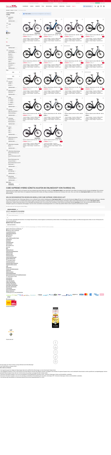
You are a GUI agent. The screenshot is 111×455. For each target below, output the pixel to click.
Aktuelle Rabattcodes (10, 258)
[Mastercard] (86, 295)
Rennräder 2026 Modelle (11, 286)
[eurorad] (64, 295)
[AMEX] (91, 295)
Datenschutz (8, 267)
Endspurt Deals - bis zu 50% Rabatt (55, 1)
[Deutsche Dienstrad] (27, 295)
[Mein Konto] (98, 6)
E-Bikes (76, 199)
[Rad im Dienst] (51, 295)
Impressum (8, 270)
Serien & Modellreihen (10, 289)
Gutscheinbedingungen (11, 273)
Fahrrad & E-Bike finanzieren (12, 263)
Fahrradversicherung (10, 261)
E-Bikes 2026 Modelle (10, 282)
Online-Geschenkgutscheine (12, 251)
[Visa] (81, 295)
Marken (12, 10)
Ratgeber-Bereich (9, 250)
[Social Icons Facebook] (55, 342)
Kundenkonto (9, 239)
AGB (7, 266)
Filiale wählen (28, 13)
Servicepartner (9, 243)
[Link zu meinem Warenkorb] (104, 6)
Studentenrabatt (9, 252)
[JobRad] (8, 295)
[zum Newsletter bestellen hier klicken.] (7, 217)
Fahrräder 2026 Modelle (11, 283)
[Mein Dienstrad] (33, 295)
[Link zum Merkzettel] (101, 6)
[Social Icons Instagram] (55, 352)
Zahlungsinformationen (11, 233)
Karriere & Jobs (9, 254)
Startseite (7, 10)
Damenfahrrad (9, 278)
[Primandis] (46, 295)
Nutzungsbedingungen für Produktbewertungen (16, 274)
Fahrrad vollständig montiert (48, 3)
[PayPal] (69, 295)
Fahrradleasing (9, 234)
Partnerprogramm (10, 255)
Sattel (16, 190)
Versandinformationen (11, 232)
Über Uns (8, 247)
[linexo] (60, 295)
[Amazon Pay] (75, 295)
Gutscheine (78, 3)
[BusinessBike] (21, 295)
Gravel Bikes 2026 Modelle (11, 285)
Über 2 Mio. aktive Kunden (62, 3)
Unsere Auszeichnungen (11, 257)
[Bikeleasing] (14, 295)
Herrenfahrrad (9, 279)
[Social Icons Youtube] (55, 347)
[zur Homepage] (11, 6)
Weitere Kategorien (10, 291)
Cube (16, 10)
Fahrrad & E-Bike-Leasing (11, 264)
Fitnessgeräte (9, 288)
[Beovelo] (56, 295)
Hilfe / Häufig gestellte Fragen (12, 238)
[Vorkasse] (9, 297)
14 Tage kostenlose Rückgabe (33, 3)
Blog (7, 248)
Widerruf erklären (9, 272)
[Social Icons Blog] (55, 361)
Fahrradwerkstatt (9, 242)
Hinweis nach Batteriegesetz (12, 269)
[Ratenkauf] (96, 295)
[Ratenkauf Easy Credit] (102, 295)
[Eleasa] (40, 295)
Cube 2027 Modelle (10, 280)
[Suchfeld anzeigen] (95, 6)
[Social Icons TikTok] (55, 356)
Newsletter (8, 241)
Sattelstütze (77, 202)
